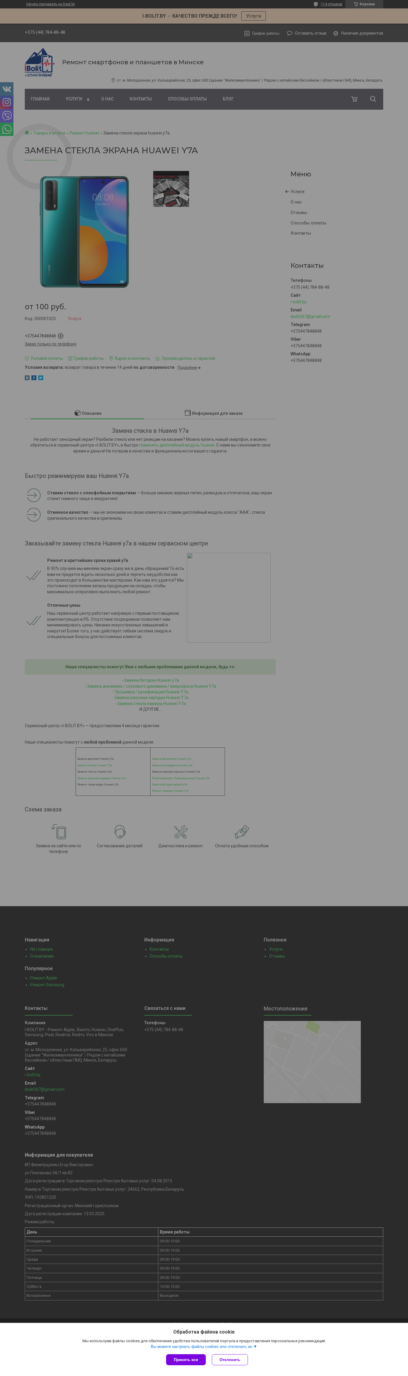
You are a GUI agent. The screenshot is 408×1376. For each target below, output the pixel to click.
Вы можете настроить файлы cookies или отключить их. (202, 1346)
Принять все (186, 1359)
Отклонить (230, 1359)
